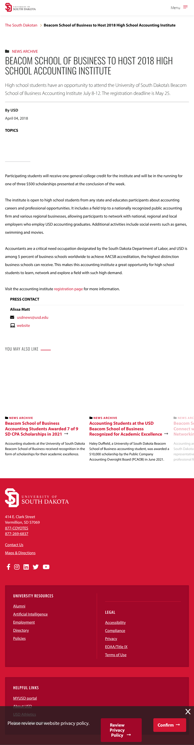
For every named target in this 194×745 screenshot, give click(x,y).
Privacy (111, 638)
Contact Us (14, 544)
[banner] (45, 408)
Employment (24, 622)
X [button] (188, 711)
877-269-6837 (16, 533)
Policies (19, 638)
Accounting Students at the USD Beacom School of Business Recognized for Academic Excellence (125, 428)
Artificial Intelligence (30, 614)
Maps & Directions (20, 552)
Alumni (19, 606)
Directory (21, 630)
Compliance (115, 630)
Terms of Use (116, 654)
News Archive (25, 51)
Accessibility (115, 622)
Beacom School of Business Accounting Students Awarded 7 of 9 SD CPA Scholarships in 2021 (41, 428)
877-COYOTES (16, 528)
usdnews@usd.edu (32, 317)
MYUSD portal (25, 698)
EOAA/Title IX (116, 646)
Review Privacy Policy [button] (117, 730)
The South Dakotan (21, 25)
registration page (69, 288)
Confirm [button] (166, 725)
